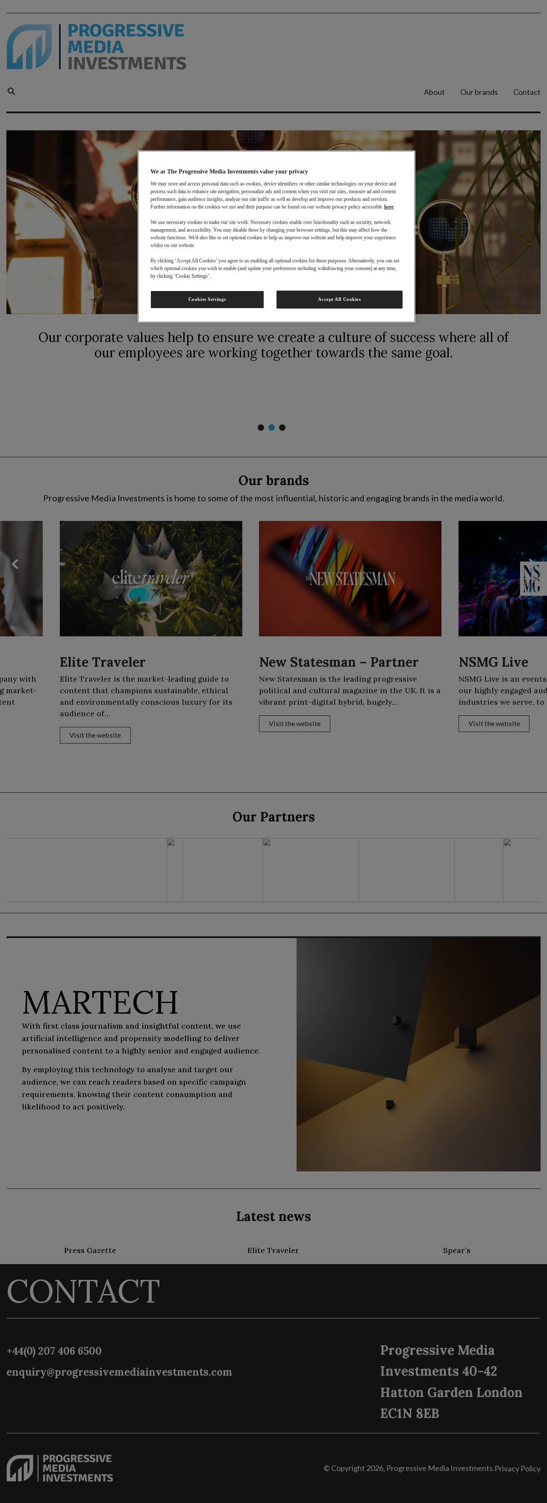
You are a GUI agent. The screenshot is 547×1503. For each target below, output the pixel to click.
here (389, 207)
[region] (276, 236)
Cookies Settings (207, 299)
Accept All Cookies (339, 299)
